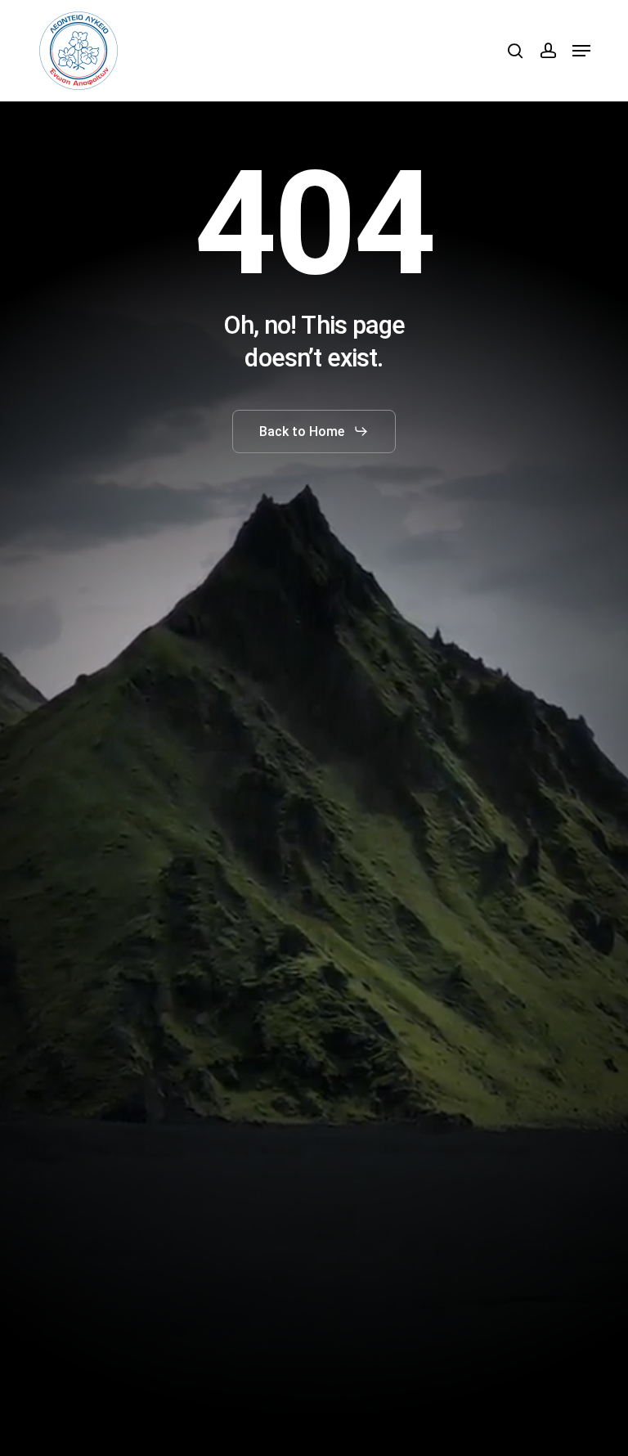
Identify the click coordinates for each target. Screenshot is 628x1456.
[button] (581, 51)
